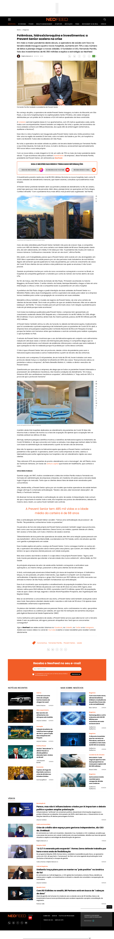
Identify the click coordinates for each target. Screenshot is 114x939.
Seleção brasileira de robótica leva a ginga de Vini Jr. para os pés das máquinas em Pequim (45, 733)
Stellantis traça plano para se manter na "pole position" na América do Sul (70, 871)
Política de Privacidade (66, 916)
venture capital (52, 464)
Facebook (58, 627)
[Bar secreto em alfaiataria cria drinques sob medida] (20, 716)
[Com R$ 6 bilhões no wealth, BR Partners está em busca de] (20, 893)
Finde (77, 24)
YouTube (52, 630)
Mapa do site (59, 920)
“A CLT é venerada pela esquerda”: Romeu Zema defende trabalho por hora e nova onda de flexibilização (71, 850)
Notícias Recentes (17, 687)
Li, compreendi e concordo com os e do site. (51, 674)
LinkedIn (69, 627)
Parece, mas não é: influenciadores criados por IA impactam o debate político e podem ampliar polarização (71, 808)
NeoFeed (58, 158)
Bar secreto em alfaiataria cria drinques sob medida (45, 715)
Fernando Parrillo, (55, 643)
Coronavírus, (42, 643)
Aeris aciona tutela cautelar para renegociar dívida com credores (96, 780)
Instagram (89, 627)
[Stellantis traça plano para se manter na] (20, 872)
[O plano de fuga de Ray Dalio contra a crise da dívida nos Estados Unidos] (20, 773)
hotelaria (22, 122)
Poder (31, 24)
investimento (59, 155)
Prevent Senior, (69, 643)
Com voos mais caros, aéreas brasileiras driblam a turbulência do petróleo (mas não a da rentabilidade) (97, 700)
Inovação (68, 24)
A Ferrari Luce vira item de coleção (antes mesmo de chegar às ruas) (43, 699)
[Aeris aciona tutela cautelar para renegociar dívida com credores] (73, 780)
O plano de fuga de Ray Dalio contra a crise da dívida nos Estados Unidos (44, 773)
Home (19, 30)
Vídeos (103, 24)
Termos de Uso (58, 673)
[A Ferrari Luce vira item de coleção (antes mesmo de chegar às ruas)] (20, 699)
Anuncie (54, 916)
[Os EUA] (20, 752)
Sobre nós (46, 916)
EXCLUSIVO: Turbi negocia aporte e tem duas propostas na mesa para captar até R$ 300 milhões (97, 762)
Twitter (78, 627)
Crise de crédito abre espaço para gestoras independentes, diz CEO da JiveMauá (70, 829)
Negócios (11, 24)
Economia (22, 24)
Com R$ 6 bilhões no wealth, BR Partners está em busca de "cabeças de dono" (70, 892)
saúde (79, 643)
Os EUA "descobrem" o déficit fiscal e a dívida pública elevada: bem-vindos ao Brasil (45, 753)
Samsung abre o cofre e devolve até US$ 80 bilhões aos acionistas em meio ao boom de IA (97, 719)
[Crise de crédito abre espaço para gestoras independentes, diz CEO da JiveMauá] (20, 830)
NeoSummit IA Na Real (90, 24)
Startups (58, 24)
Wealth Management (44, 24)
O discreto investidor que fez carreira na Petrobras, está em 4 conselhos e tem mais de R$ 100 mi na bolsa (97, 740)
